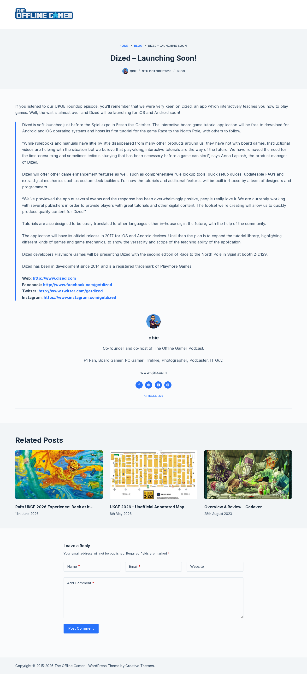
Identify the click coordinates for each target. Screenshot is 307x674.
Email (135, 566)
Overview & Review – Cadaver (233, 506)
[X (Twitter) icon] (158, 385)
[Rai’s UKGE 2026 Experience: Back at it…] (59, 474)
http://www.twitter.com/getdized (71, 291)
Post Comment (81, 628)
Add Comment (80, 583)
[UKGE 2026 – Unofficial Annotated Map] (153, 474)
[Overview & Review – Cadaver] (248, 474)
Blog (181, 71)
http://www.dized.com (54, 278)
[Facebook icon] (139, 385)
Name (73, 566)
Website (197, 566)
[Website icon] (148, 385)
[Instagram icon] (167, 385)
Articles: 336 (154, 395)
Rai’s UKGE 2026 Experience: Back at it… (54, 506)
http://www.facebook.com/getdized (77, 284)
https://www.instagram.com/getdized (80, 297)
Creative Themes (139, 665)
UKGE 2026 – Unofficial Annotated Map (147, 506)
